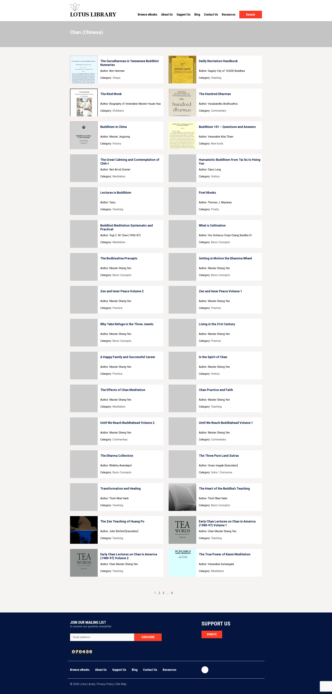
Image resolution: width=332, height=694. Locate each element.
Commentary (218, 110)
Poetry (215, 209)
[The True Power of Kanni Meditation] (182, 563)
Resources (229, 14)
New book (217, 143)
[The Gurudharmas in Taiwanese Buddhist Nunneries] (84, 69)
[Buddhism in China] (84, 135)
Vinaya (116, 77)
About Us (167, 14)
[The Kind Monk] (84, 102)
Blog (197, 14)
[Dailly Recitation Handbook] (182, 69)
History (116, 143)
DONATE (212, 634)
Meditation (118, 176)
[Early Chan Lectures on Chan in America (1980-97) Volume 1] (182, 530)
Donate (250, 14)
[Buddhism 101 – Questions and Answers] (182, 135)
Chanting (216, 77)
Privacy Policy (105, 684)
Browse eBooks (147, 14)
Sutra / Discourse (221, 472)
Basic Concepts (220, 242)
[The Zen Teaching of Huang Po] (84, 530)
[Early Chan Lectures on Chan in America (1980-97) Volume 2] (84, 563)
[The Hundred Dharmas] (182, 102)
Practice (117, 308)
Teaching (117, 209)
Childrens (118, 110)
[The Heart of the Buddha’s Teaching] (182, 497)
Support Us (184, 14)
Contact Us (211, 14)
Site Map (121, 684)
